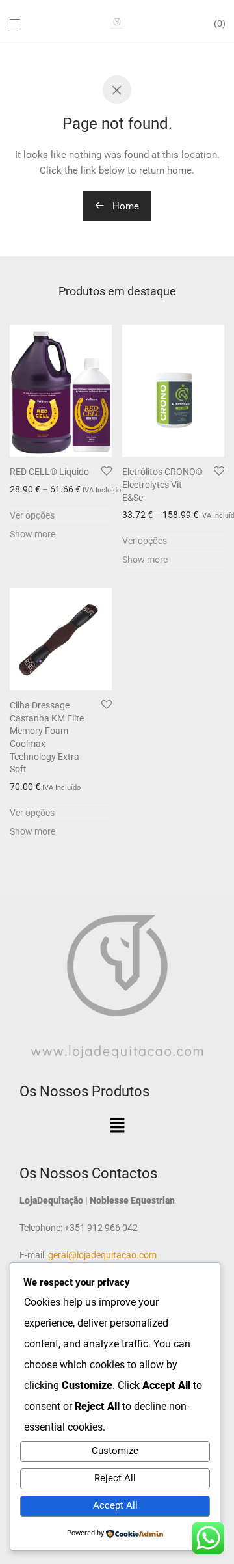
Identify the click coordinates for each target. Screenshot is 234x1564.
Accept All (115, 1505)
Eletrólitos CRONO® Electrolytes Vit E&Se (162, 484)
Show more (32, 534)
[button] (117, 1126)
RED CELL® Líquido (49, 471)
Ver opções (32, 515)
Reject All (115, 1478)
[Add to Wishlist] (106, 472)
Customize (115, 1451)
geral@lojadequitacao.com (101, 1255)
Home (124, 206)
